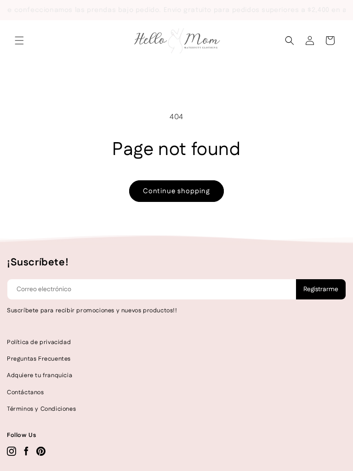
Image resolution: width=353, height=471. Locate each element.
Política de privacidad (39, 342)
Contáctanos (25, 392)
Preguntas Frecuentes (39, 359)
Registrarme (320, 289)
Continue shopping (176, 191)
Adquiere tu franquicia (39, 375)
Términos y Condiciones (41, 409)
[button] (19, 40)
